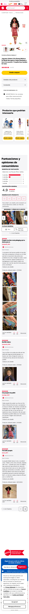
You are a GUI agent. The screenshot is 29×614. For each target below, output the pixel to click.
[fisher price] (15, 4)
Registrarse (21, 567)
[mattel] (1, 4)
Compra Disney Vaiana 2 (9, 55)
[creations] (21, 4)
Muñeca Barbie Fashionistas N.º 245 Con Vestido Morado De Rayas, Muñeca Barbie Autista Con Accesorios (20, 133)
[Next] (25, 49)
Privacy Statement (10, 587)
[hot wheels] (10, 4)
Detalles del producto (10, 79)
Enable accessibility (14, 1)
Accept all (14, 602)
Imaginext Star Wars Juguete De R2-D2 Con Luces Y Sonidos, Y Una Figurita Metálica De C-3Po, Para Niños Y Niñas (8, 133)
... (14, 12)
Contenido (7, 85)
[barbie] (5, 4)
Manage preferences (14, 606)
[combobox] (15, 8)
